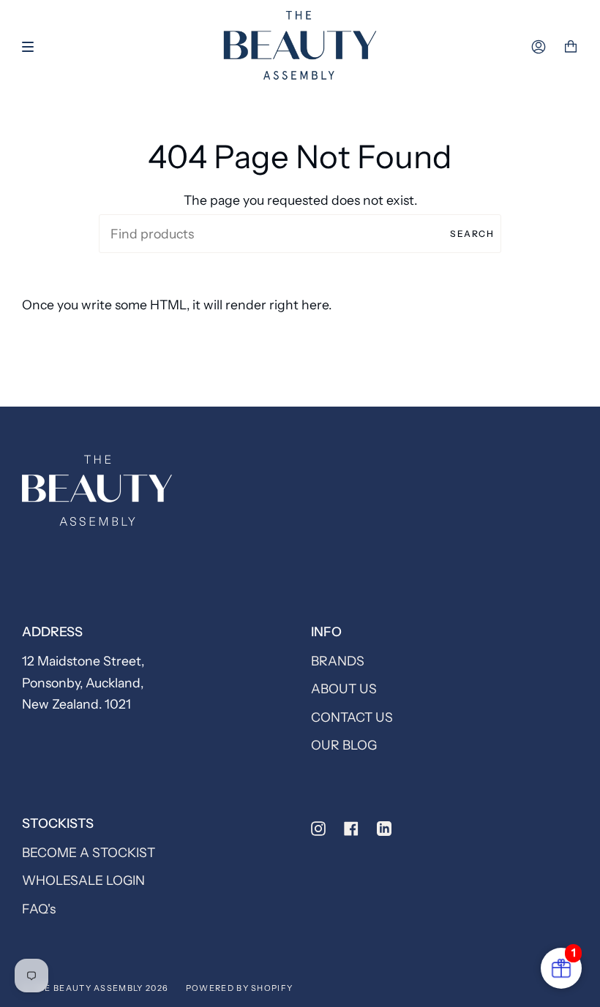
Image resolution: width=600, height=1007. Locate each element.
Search (472, 233)
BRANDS (337, 660)
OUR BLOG (344, 745)
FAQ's (39, 908)
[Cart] (570, 47)
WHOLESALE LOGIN (83, 880)
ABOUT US (344, 688)
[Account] (538, 47)
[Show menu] (33, 47)
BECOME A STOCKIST (88, 852)
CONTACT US (352, 717)
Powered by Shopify (239, 988)
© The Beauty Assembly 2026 (95, 988)
